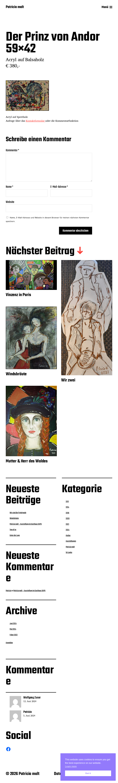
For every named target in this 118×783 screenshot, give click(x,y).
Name (9, 187)
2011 (67, 501)
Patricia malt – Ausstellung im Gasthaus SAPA (26, 524)
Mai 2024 (13, 629)
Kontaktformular (35, 121)
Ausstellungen (71, 541)
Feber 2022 (14, 635)
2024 (67, 530)
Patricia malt (15, 7)
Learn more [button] (71, 766)
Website (10, 202)
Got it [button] (88, 773)
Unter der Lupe (15, 535)
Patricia (8, 590)
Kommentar (12, 150)
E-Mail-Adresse (59, 187)
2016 (67, 513)
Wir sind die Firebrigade (18, 512)
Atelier (68, 535)
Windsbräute (14, 518)
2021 (67, 524)
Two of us (13, 529)
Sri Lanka (69, 552)
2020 (68, 518)
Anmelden (9, 643)
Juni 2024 (13, 623)
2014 (67, 507)
